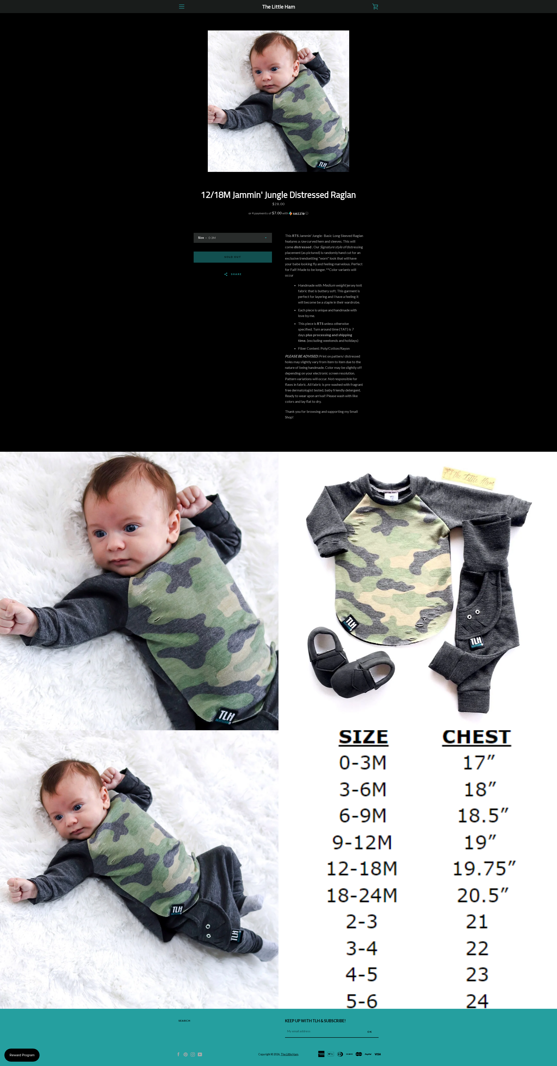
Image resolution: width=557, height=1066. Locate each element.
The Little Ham (278, 6)
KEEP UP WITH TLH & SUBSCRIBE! (315, 1020)
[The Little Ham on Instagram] (193, 1054)
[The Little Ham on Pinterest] (185, 1054)
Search (184, 1020)
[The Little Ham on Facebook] (178, 1054)
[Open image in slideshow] (278, 101)
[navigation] (181, 6)
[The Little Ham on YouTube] (200, 1054)
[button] (278, 213)
